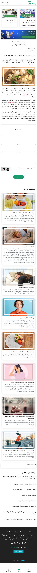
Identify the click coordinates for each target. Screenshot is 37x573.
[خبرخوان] (15, 543)
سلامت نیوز (27, 2)
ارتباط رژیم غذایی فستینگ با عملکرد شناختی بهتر (21, 352)
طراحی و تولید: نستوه (17, 560)
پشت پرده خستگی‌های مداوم (26, 287)
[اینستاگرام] (20, 543)
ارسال (18, 177)
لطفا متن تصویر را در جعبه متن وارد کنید (26, 168)
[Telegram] (16, 44)
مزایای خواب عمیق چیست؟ (27, 247)
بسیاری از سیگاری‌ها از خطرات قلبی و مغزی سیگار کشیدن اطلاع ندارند (19, 417)
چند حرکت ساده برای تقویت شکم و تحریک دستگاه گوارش (19, 450)
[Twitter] (20, 44)
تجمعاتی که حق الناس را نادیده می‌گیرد (24, 490)
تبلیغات (16, 532)
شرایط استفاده (8, 532)
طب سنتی (11, 102)
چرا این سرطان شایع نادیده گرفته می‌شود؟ (24, 506)
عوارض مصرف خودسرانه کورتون (27, 501)
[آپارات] (25, 543)
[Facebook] (24, 44)
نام (18, 135)
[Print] (12, 44)
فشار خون (25, 95)
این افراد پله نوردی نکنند (29, 495)
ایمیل (18, 144)
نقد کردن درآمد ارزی (31, 464)
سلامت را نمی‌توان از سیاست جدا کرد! (11, 21)
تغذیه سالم (30, 51)
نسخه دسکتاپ (18, 551)
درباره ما (30, 532)
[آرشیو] (12, 543)
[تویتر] (17, 543)
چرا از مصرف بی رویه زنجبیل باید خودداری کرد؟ (19, 56)
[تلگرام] (22, 543)
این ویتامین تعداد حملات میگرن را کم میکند (22, 382)
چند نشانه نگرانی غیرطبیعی (27, 318)
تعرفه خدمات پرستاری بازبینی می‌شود (25, 484)
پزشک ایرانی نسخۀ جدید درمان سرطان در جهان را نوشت (20, 519)
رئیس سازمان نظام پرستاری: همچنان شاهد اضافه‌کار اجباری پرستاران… (28, 22)
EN (7, 3)
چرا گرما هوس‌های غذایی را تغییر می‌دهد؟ (23, 213)
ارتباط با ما (23, 532)
